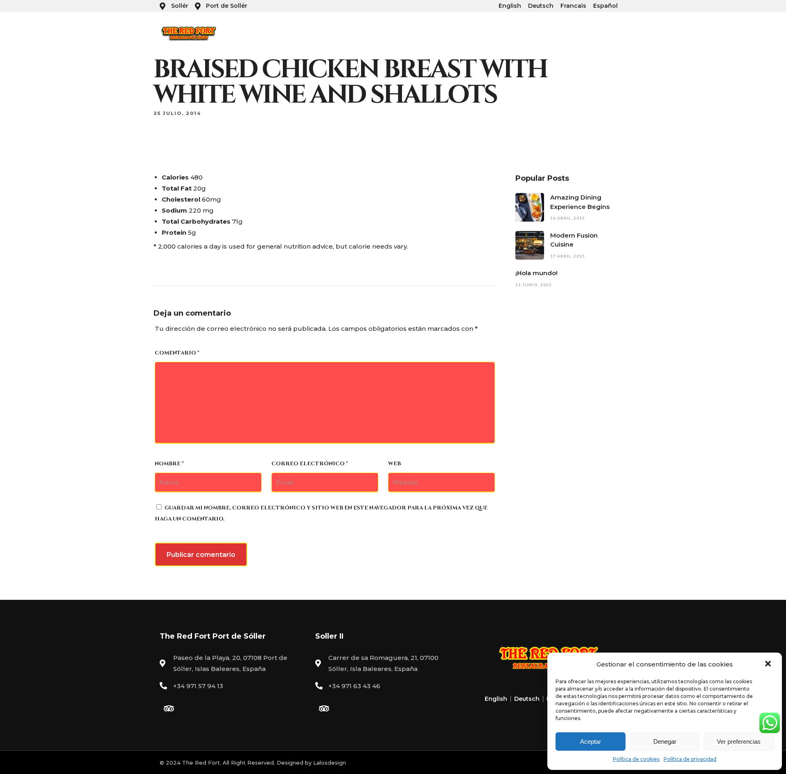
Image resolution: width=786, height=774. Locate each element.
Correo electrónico (309, 463)
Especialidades (567, 33)
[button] (769, 664)
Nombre (169, 463)
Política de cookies (636, 759)
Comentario (177, 353)
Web (394, 463)
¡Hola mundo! (536, 273)
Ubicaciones (515, 33)
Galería (610, 33)
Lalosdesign (329, 762)
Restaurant (469, 33)
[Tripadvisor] (169, 709)
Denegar (664, 741)
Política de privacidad (690, 759)
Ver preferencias (739, 741)
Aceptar (590, 741)
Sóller (434, 33)
